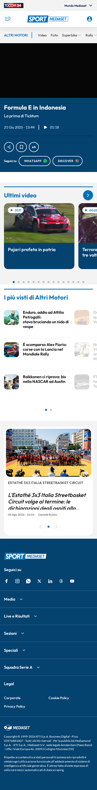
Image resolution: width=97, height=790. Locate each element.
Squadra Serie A (18, 667)
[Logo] (48, 19)
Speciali (11, 650)
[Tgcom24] (13, 5)
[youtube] (72, 581)
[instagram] (17, 581)
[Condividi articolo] (9, 147)
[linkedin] (50, 581)
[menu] (7, 18)
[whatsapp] (28, 581)
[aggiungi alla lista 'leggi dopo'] (21, 147)
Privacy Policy (14, 706)
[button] (48, 19)
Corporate (12, 698)
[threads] (61, 581)
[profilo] (89, 18)
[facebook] (6, 581)
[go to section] (88, 195)
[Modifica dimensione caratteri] (34, 147)
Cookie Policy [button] (58, 698)
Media (9, 599)
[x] (39, 581)
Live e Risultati (17, 616)
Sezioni (10, 633)
